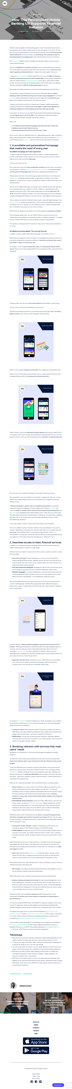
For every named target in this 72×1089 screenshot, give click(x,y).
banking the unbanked (16, 925)
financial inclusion (16, 974)
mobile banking (27, 974)
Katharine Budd (24, 31)
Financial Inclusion (36, 14)
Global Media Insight (35, 803)
